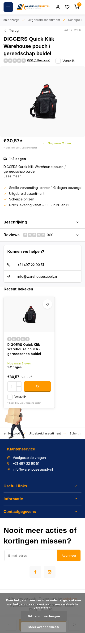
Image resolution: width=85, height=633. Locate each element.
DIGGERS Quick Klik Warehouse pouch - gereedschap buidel (24, 349)
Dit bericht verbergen (44, 616)
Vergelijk (69, 60)
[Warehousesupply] (33, 7)
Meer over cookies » (43, 627)
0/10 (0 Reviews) (38, 60)
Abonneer (69, 555)
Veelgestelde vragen (29, 458)
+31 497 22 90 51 (30, 265)
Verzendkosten (30, 147)
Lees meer (12, 176)
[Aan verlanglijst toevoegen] (47, 304)
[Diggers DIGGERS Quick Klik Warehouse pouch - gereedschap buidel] (29, 314)
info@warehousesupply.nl (37, 276)
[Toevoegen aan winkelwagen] (37, 386)
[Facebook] (35, 572)
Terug (14, 30)
